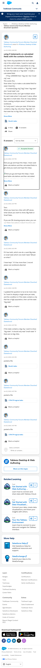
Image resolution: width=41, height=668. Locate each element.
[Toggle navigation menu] (36, 8)
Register (26, 16)
